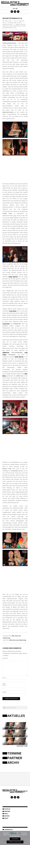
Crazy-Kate (5, 26)
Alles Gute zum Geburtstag (17, 640)
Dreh (11, 26)
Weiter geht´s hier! (22, 746)
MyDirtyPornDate (7, 24)
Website (4, 692)
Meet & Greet (22, 26)
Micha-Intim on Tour (15, 22)
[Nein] (28, 838)
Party (14, 27)
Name (4, 678)
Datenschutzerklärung (15, 841)
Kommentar (4, 658)
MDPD (15, 26)
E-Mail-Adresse (4, 685)
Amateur (22, 24)
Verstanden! (15, 838)
